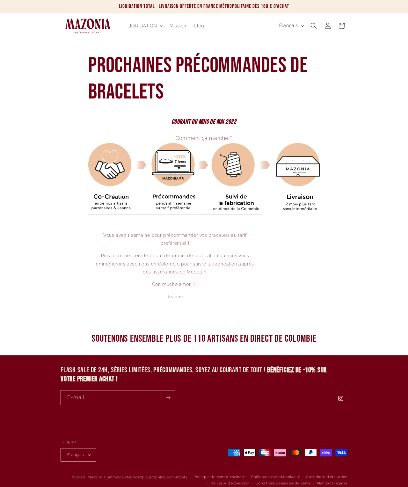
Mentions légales (332, 483)
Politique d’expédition (230, 483)
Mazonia (95, 477)
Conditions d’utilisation (326, 477)
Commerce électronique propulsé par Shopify (145, 477)
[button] (145, 26)
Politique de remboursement (219, 477)
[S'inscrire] (168, 397)
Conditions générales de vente (283, 483)
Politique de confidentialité (275, 477)
